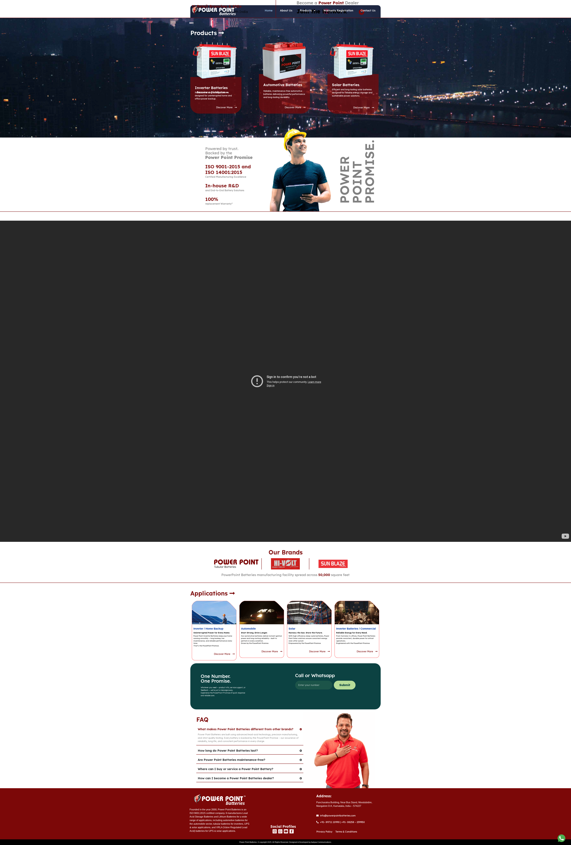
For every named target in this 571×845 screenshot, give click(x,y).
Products (306, 10)
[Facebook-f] (292, 831)
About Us (286, 10)
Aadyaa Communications (321, 842)
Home (269, 10)
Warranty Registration (338, 10)
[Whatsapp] (280, 831)
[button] (207, 33)
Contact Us (368, 10)
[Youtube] (286, 831)
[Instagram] (275, 831)
